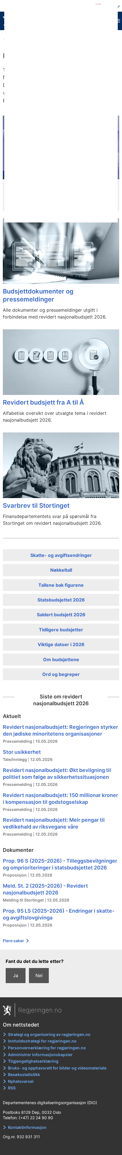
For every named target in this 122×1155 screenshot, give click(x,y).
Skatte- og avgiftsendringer (61, 555)
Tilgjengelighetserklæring (33, 1061)
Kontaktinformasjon (27, 1127)
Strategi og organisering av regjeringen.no (49, 1034)
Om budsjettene (61, 659)
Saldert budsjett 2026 (61, 614)
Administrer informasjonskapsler (40, 1054)
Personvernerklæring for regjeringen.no (47, 1047)
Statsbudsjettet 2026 (61, 600)
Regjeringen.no (40, 1010)
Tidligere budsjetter (61, 629)
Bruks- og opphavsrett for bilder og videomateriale (57, 1067)
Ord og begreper (61, 674)
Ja (15, 975)
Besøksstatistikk (24, 1074)
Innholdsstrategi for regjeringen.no (42, 1041)
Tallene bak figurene (61, 585)
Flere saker (14, 940)
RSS (12, 1087)
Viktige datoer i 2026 (61, 644)
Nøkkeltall (61, 570)
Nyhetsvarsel (20, 1081)
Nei (39, 975)
